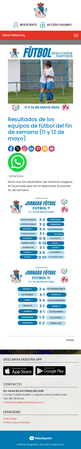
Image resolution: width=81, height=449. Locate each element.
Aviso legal (10, 418)
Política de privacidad (16, 422)
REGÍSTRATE (28, 25)
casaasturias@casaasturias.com (23, 402)
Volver (70, 340)
